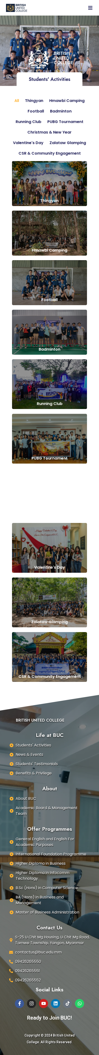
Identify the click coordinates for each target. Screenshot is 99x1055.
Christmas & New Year (49, 132)
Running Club (28, 121)
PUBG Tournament (65, 121)
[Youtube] (43, 1003)
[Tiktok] (67, 1003)
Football (36, 111)
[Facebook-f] (19, 1003)
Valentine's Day (28, 143)
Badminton (61, 111)
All (16, 100)
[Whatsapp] (79, 1003)
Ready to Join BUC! (49, 1018)
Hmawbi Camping (67, 100)
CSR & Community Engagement (50, 153)
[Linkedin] (55, 1003)
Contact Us (49, 927)
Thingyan (34, 100)
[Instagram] (31, 1003)
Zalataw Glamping (68, 143)
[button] (63, 8)
